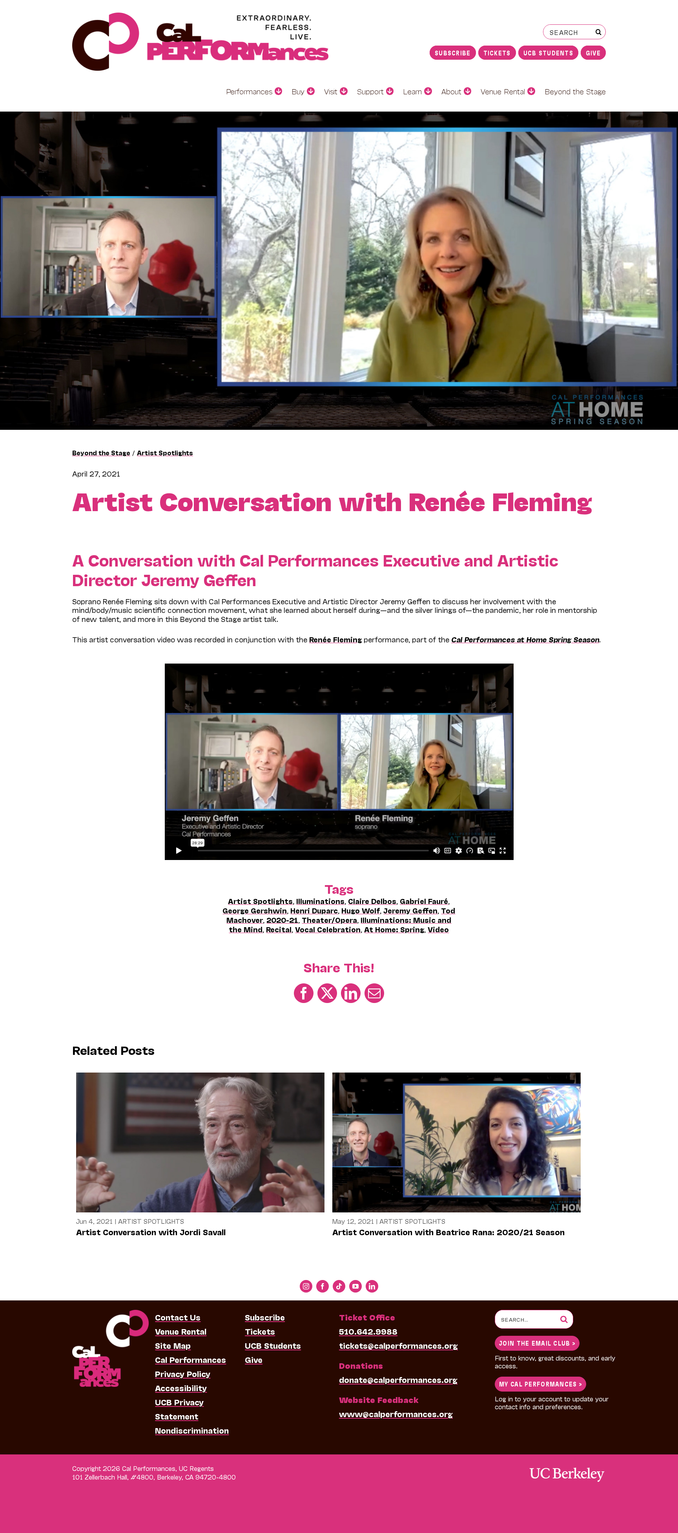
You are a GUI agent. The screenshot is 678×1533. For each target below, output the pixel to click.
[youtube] (355, 1286)
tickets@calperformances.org (398, 1345)
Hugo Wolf (360, 910)
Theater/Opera (329, 919)
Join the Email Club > (537, 1342)
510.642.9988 (368, 1331)
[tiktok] (339, 1286)
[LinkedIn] (351, 992)
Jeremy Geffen (410, 910)
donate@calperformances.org (398, 1379)
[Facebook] (303, 992)
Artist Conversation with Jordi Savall (151, 1231)
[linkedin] (372, 1286)
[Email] (374, 992)
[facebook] (322, 1286)
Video (438, 929)
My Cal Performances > (540, 1383)
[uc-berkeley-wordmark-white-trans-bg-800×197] (566, 1467)
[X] (327, 992)
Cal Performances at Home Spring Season (525, 639)
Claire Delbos (372, 901)
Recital (279, 929)
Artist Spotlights (165, 452)
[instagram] (306, 1286)
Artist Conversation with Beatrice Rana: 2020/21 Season (448, 1231)
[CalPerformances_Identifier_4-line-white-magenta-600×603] (110, 1313)
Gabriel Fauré (424, 901)
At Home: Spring (394, 929)
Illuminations (320, 901)
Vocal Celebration (328, 929)
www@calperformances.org (396, 1413)
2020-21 (282, 919)
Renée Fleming (335, 639)
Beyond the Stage (101, 452)
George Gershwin (254, 910)
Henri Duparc (314, 910)
